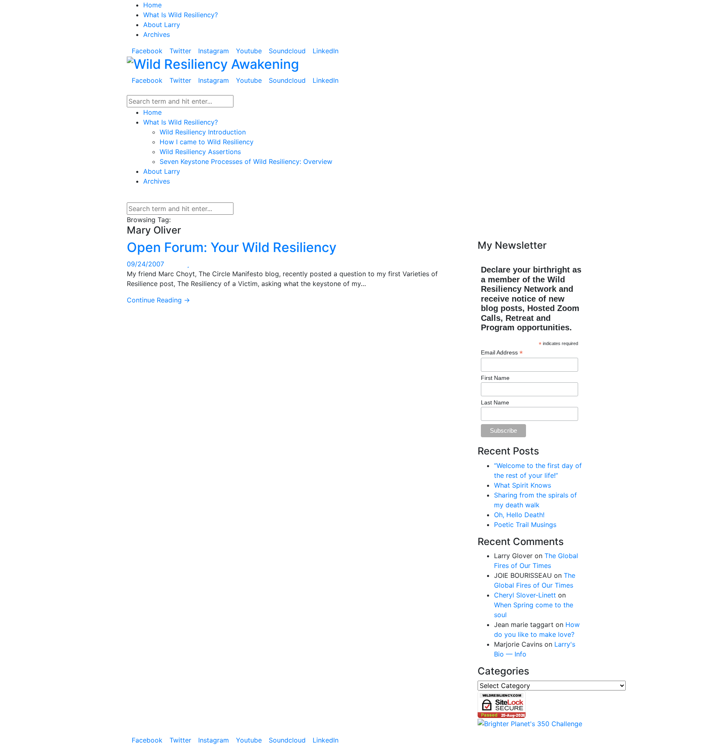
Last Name (495, 402)
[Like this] (188, 264)
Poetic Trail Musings (525, 524)
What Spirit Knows (522, 485)
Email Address (502, 353)
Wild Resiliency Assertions (200, 152)
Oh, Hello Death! (519, 515)
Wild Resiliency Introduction (203, 132)
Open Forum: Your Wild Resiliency (231, 247)
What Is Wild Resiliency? (180, 15)
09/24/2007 (145, 264)
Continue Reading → (158, 300)
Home (152, 5)
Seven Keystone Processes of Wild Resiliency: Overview (246, 161)
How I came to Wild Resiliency (207, 142)
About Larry (161, 24)
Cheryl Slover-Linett (525, 595)
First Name (495, 378)
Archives (156, 34)
